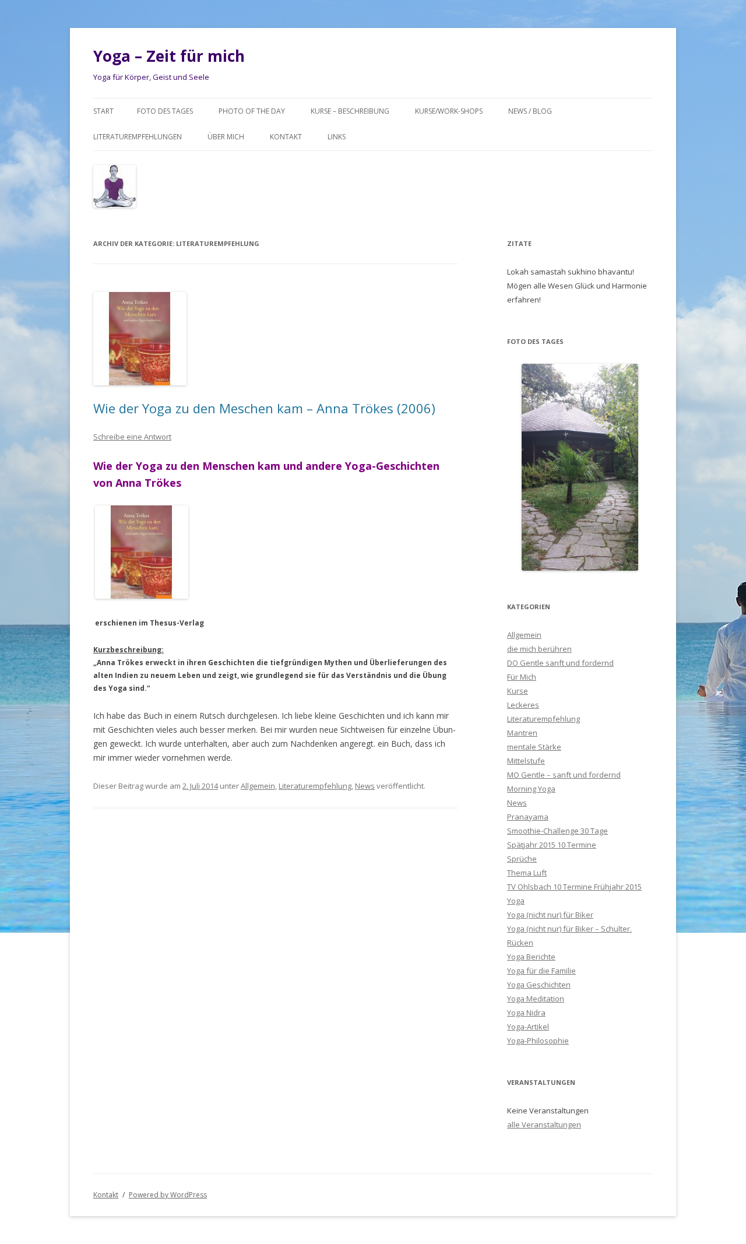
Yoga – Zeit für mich (169, 55)
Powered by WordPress (168, 1195)
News (365, 786)
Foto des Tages (165, 111)
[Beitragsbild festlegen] (141, 596)
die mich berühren (539, 649)
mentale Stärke (534, 747)
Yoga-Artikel (528, 1026)
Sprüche (522, 858)
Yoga (516, 900)
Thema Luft (527, 872)
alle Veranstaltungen (544, 1124)
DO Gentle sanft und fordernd (560, 663)
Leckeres (523, 705)
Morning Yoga (531, 788)
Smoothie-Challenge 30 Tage (557, 830)
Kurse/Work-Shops (449, 111)
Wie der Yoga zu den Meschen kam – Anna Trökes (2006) (264, 408)
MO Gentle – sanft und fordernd (564, 774)
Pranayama (527, 816)
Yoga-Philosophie (538, 1040)
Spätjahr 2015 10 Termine (551, 844)
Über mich (225, 137)
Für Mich (521, 677)
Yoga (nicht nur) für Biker (550, 914)
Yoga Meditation (535, 998)
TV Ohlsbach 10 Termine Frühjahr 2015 (574, 886)
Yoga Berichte (531, 956)
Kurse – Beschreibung (350, 111)
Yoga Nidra (526, 1012)
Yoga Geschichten (539, 984)
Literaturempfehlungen (137, 137)
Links (337, 137)
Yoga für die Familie (541, 970)
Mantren (522, 733)
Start (103, 111)
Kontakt (286, 137)
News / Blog (530, 111)
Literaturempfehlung (315, 786)
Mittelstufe (526, 760)
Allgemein (258, 786)
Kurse (517, 691)
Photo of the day (252, 111)
